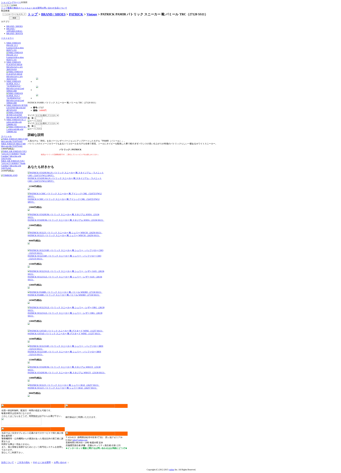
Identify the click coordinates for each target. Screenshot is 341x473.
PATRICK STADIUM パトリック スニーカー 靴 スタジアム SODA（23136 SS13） (66, 220)
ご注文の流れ (23, 462)
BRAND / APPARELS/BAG (14, 30)
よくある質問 (35, 8)
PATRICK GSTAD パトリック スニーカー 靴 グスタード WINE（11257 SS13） (64, 333)
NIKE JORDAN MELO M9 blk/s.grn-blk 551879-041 (13, 145)
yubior (171, 469)
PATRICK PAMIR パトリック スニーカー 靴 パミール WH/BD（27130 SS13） (64, 295)
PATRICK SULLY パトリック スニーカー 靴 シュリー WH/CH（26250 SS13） (64, 235)
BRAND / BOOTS (14, 33)
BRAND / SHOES (14, 26)
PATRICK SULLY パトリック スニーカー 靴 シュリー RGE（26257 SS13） (63, 388)
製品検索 (5, 11)
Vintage (92, 14)
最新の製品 (12, 8)
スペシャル (23, 8)
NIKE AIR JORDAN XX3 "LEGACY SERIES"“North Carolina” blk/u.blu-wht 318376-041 (13, 164)
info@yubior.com (80, 440)
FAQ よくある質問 (42, 462)
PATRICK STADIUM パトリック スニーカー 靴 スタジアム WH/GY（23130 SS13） (67, 373)
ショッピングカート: (11, 2)
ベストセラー (7, 38)
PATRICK (76, 14)
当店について (60, 8)
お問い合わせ (48, 8)
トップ (4, 8)
